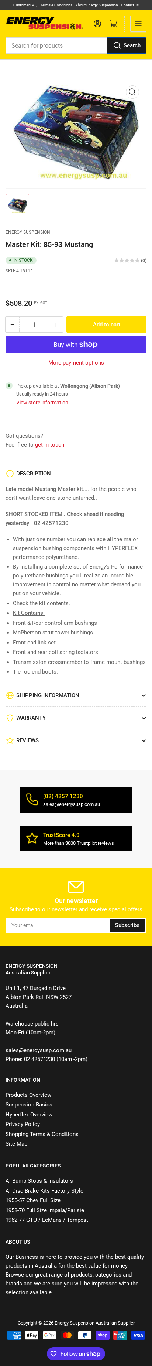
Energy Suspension (28, 232)
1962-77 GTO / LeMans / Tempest (47, 1220)
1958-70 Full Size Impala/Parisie (45, 1210)
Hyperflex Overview (29, 1114)
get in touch (49, 444)
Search (132, 45)
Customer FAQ (25, 5)
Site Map (16, 1143)
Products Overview (28, 1095)
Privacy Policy (23, 1124)
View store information (42, 403)
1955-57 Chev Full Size (33, 1200)
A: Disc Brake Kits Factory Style (44, 1190)
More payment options (76, 362)
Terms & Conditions (56, 5)
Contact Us (130, 5)
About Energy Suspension (96, 5)
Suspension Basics (29, 1104)
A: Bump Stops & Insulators (39, 1180)
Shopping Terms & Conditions (42, 1134)
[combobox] (76, 45)
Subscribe (127, 925)
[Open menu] (138, 24)
